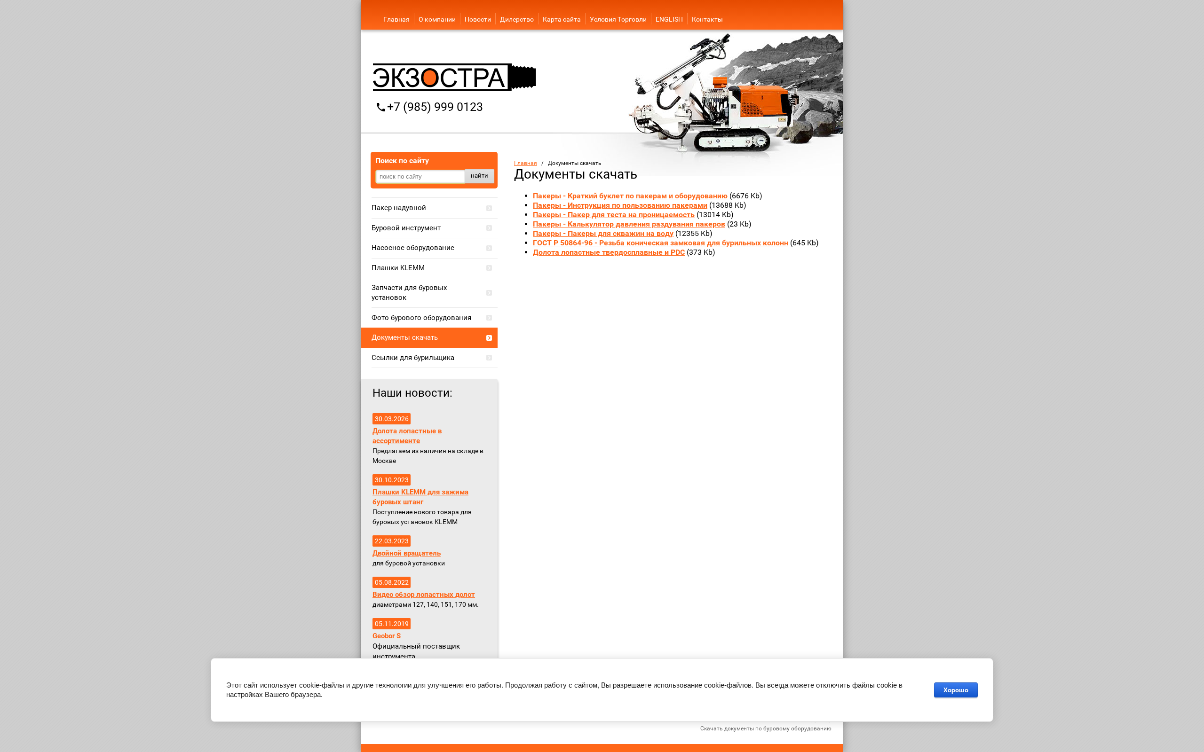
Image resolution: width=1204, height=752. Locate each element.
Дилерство (517, 19)
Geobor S (386, 636)
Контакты (707, 19)
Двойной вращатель (406, 553)
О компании (437, 19)
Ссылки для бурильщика (413, 357)
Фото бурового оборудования (421, 317)
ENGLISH (669, 19)
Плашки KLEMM (398, 268)
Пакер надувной (399, 208)
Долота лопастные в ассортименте (407, 436)
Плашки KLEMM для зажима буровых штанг (420, 497)
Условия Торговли (618, 19)
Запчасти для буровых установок (409, 292)
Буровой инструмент (406, 228)
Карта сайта (562, 19)
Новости (478, 19)
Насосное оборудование (413, 247)
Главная (396, 19)
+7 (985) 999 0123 (435, 107)
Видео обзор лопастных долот (423, 594)
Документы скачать (405, 337)
